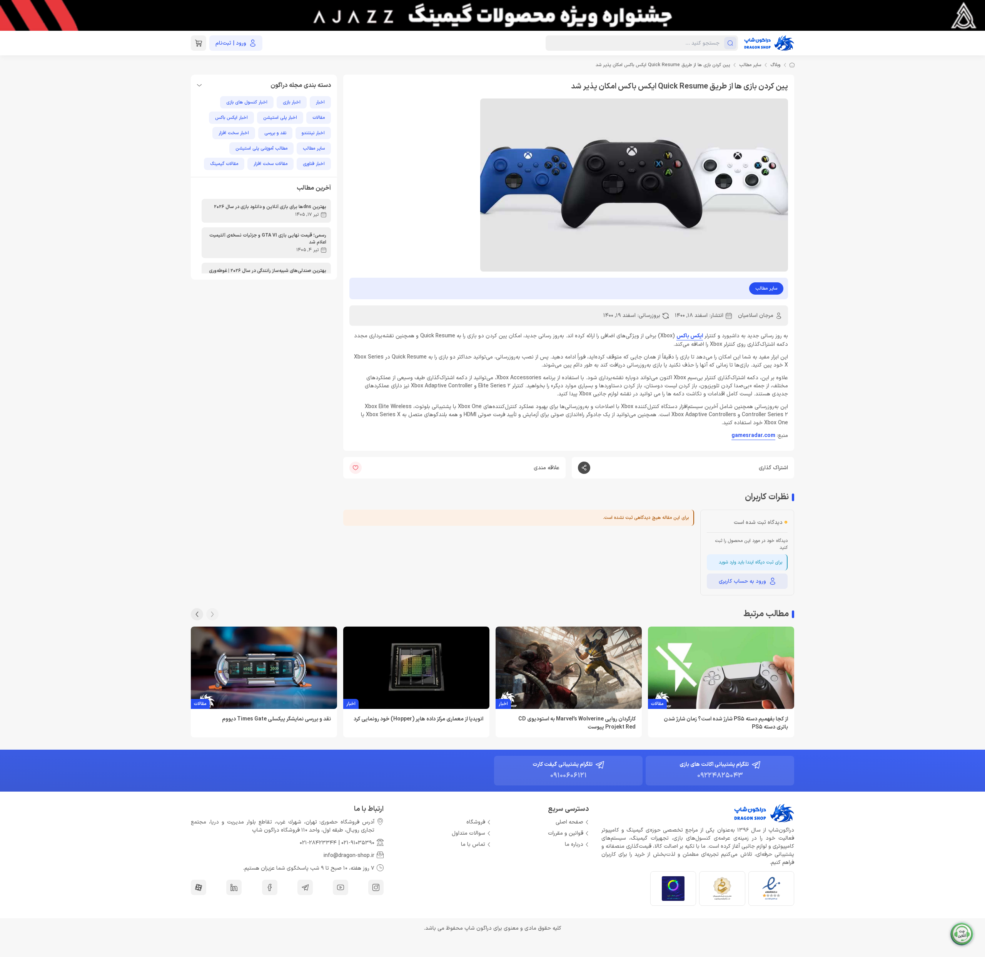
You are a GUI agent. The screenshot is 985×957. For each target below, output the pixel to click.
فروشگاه (475, 822)
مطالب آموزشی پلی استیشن (261, 148)
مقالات (318, 117)
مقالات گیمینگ (224, 163)
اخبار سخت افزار (234, 133)
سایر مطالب (750, 65)
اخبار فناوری (314, 163)
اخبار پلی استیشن (280, 117)
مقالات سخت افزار (270, 163)
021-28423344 (318, 843)
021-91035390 (357, 843)
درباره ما (574, 844)
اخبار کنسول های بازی (246, 102)
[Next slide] (197, 614)
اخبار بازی (292, 102)
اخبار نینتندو (313, 133)
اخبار (320, 102)
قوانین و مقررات (565, 833)
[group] (492, 15)
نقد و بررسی (275, 133)
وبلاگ (775, 65)
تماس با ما (473, 844)
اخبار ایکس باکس (231, 117)
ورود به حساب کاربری (742, 581)
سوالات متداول (468, 833)
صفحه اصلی (569, 822)
